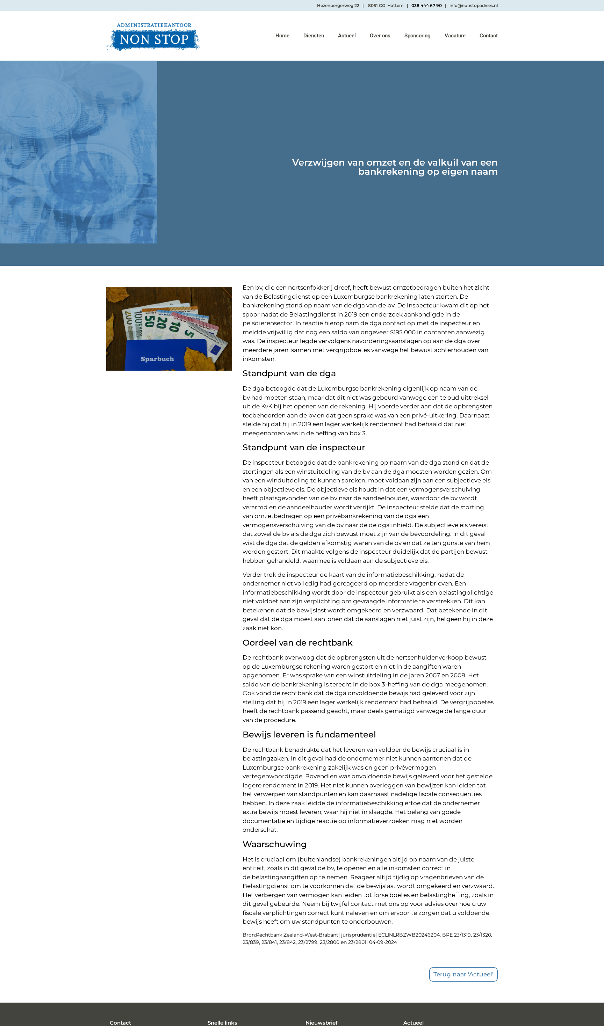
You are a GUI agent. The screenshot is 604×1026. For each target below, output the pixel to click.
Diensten (313, 35)
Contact (489, 35)
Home (282, 35)
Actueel (347, 35)
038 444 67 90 (426, 5)
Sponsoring (417, 35)
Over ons (380, 35)
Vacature (455, 35)
